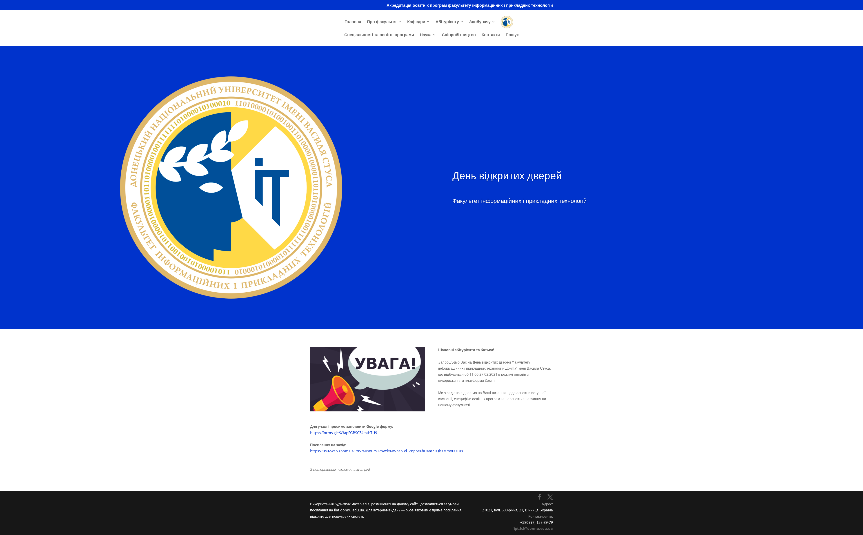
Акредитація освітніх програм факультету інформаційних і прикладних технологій (470, 5)
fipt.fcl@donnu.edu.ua (532, 528)
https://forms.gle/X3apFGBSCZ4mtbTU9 (343, 432)
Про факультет (382, 22)
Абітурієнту (447, 22)
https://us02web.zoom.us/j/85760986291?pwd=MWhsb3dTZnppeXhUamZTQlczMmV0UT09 (386, 450)
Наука (426, 35)
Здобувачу (480, 22)
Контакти (491, 35)
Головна (353, 22)
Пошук (512, 35)
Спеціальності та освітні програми (379, 35)
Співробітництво (459, 35)
